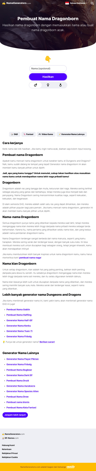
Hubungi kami (8, 445)
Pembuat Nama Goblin (18, 309)
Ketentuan (6, 449)
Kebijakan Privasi (10, 453)
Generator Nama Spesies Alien (22, 391)
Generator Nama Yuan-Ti (19, 331)
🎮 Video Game (45, 134)
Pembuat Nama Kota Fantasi (21, 407)
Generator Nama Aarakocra (20, 386)
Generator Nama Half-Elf (19, 320)
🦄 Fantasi (28, 134)
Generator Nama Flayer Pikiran (22, 359)
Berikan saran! (47, 342)
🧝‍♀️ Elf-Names (10, 438)
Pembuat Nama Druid (17, 380)
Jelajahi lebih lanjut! (15, 415)
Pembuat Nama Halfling (19, 315)
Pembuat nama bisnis (17, 402)
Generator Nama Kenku (18, 325)
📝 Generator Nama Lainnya (71, 134)
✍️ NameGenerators (13, 434)
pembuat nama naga (30, 257)
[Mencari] (92, 3)
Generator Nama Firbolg (19, 336)
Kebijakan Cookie (10, 457)
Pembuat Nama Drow (17, 396)
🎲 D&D (14, 134)
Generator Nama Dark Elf (19, 375)
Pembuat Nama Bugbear (19, 370)
